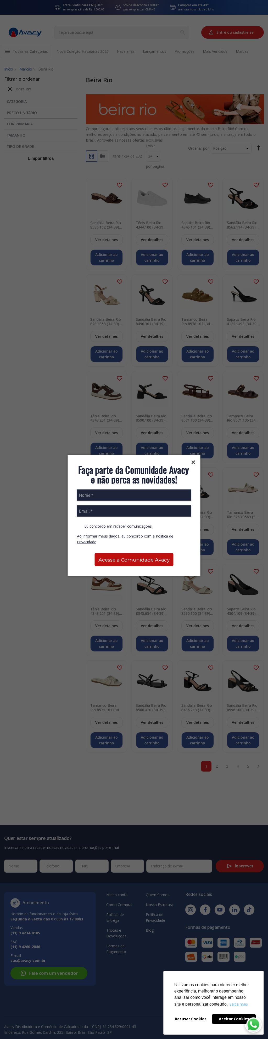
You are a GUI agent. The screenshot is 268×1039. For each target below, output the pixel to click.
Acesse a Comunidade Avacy (134, 560)
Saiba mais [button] (239, 1004)
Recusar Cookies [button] (190, 1018)
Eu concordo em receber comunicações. (118, 526)
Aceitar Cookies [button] (234, 1018)
